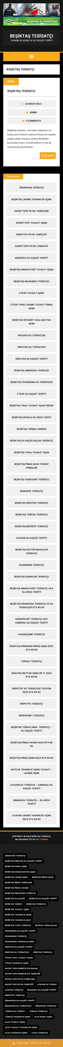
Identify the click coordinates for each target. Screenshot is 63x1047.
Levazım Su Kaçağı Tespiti (31, 538)
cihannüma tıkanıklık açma (19, 941)
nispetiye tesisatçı (15, 995)
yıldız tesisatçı (39, 1032)
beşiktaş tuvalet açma (17, 909)
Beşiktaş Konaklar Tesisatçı (31, 576)
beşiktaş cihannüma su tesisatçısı (31, 382)
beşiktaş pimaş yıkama (17, 887)
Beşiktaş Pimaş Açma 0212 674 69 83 (31, 757)
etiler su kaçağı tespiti (31, 394)
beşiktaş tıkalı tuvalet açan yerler (31, 405)
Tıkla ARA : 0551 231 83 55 (33, 1043)
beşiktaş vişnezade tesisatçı (31, 479)
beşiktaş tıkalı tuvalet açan (31, 452)
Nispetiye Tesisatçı (31, 703)
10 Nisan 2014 (33, 103)
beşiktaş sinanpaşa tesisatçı (20, 893)
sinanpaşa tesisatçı (31, 187)
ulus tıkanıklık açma (16, 1032)
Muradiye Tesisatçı (31, 491)
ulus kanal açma (43, 1016)
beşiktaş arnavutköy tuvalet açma (31, 269)
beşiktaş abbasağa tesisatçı (31, 370)
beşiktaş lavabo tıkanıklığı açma (31, 199)
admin (33, 112)
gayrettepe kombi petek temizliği (22, 973)
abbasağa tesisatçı (15, 855)
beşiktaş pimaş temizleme (18, 882)
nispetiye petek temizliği (31, 234)
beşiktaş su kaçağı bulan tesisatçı (31, 440)
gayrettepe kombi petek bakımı (21, 968)
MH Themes (42, 839)
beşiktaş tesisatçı (21, 91)
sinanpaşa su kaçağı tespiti (19, 1000)
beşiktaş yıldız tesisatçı (18, 925)
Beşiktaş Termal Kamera (31, 429)
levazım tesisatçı (14, 989)
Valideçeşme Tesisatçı (31, 634)
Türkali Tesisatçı (31, 661)
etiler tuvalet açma (31, 293)
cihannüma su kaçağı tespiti (20, 930)
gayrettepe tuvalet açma (31, 222)
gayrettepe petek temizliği (31, 246)
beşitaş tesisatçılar (46, 925)
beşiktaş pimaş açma (43, 877)
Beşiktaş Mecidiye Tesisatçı (31, 526)
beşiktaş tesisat (13, 904)
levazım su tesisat (47, 984)
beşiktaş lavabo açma (16, 877)
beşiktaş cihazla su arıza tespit (31, 417)
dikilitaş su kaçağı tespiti (31, 358)
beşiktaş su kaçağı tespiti (43, 898)
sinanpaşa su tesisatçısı (18, 1005)
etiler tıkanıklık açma (17, 963)
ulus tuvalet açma (15, 1022)
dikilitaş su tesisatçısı (32, 347)
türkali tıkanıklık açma (17, 1016)
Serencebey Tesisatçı (31, 715)
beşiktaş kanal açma (16, 866)
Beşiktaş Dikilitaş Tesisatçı (31, 503)
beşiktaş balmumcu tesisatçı (31, 281)
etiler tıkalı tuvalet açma (19, 957)
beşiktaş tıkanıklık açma (18, 914)
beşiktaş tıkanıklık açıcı (18, 920)
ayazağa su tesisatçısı (31, 335)
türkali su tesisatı (15, 1011)
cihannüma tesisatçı (16, 936)
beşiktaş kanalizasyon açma (20, 871)
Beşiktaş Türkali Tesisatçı (32, 514)
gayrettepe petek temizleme (31, 211)
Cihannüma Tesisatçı (31, 565)
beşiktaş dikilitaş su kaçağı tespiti (23, 861)
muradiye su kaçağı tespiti (31, 258)
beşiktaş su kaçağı (15, 898)
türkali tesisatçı (38, 1011)
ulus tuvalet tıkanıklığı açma (21, 1027)
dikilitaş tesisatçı (42, 952)
